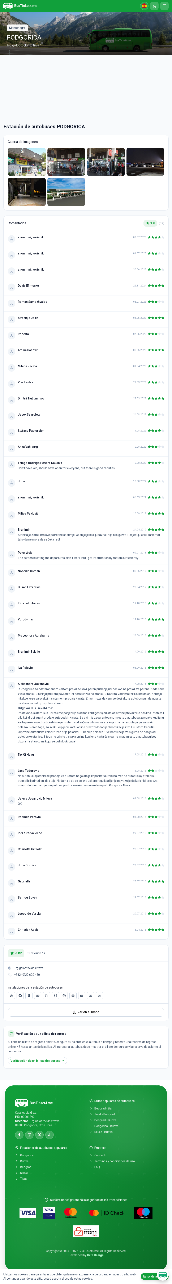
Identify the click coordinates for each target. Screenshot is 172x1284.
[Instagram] (29, 1135)
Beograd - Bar (103, 1108)
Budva (24, 1161)
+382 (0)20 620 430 (27, 974)
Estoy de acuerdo (154, 1276)
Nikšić (24, 1173)
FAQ (97, 1167)
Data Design (95, 1255)
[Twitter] (39, 1135)
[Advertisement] (86, 89)
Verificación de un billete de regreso (35, 1060)
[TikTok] (49, 1135)
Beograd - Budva (105, 1120)
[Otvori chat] (163, 1275)
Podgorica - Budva (106, 1126)
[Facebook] (19, 1135)
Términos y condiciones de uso (114, 1161)
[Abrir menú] (164, 6)
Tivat (23, 1178)
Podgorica (27, 1155)
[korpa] (154, 6)
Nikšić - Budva (103, 1132)
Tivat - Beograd (104, 1114)
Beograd (25, 1167)
